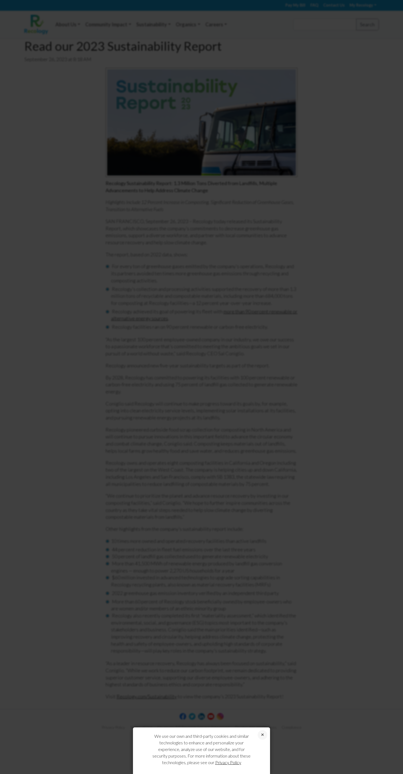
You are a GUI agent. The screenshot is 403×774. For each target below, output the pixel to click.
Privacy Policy (228, 762)
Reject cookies (262, 735)
